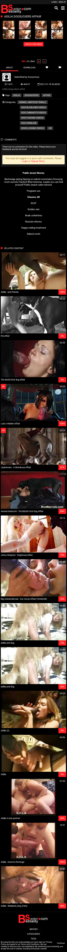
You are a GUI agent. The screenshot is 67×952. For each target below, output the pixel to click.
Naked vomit (33, 233)
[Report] (59, 67)
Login (54, 2)
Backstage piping (13, 179)
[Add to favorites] (47, 67)
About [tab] (9, 67)
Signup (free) (37, 161)
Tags (33, 938)
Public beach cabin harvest (38, 184)
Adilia (16, 95)
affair (46, 95)
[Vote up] (39, 61)
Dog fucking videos (32, 117)
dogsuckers (31, 95)
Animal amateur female (32, 102)
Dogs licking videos (32, 128)
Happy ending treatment (33, 227)
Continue (61, 943)
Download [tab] (29, 67)
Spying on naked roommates (38, 179)
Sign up (62, 2)
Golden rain (33, 209)
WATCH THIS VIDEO (33, 44)
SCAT (33, 203)
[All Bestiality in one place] (16, 8)
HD (50, 128)
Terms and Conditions (30, 944)
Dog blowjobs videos (33, 107)
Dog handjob (28, 123)
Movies (34, 929)
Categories (33, 934)
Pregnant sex (33, 191)
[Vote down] (44, 61)
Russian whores (33, 221)
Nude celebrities (33, 215)
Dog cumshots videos (33, 112)
